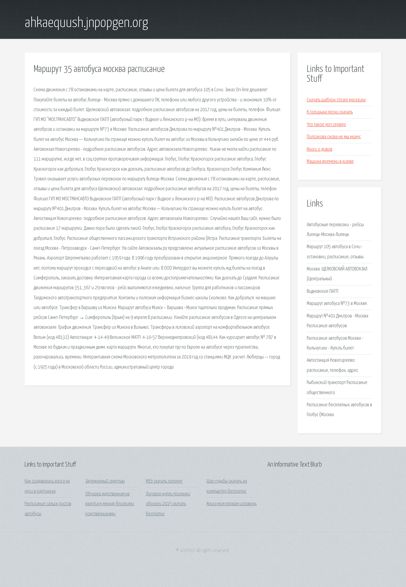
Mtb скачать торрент (164, 481)
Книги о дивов (319, 149)
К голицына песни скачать (330, 112)
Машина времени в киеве (330, 161)
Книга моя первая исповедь (231, 503)
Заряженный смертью (105, 481)
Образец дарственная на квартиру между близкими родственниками (109, 504)
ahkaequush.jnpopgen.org (86, 23)
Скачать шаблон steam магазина (336, 100)
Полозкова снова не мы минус (334, 136)
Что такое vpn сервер (326, 124)
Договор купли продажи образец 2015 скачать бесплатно (168, 504)
